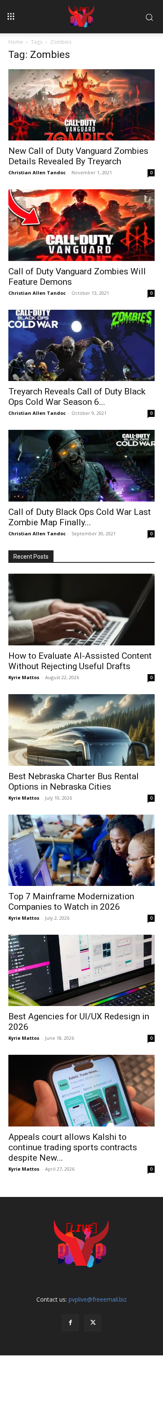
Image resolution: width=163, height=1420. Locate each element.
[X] (92, 1323)
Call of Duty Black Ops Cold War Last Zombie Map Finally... (79, 517)
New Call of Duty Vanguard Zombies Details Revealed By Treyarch (78, 156)
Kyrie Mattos (23, 677)
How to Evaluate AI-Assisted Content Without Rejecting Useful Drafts (80, 661)
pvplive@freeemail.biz (98, 1299)
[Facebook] (70, 1323)
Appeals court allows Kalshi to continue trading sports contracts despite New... (72, 1147)
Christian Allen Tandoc (37, 172)
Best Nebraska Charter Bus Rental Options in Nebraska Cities (73, 781)
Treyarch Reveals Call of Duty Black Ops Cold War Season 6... (76, 396)
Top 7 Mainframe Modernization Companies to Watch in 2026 (71, 901)
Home (15, 41)
